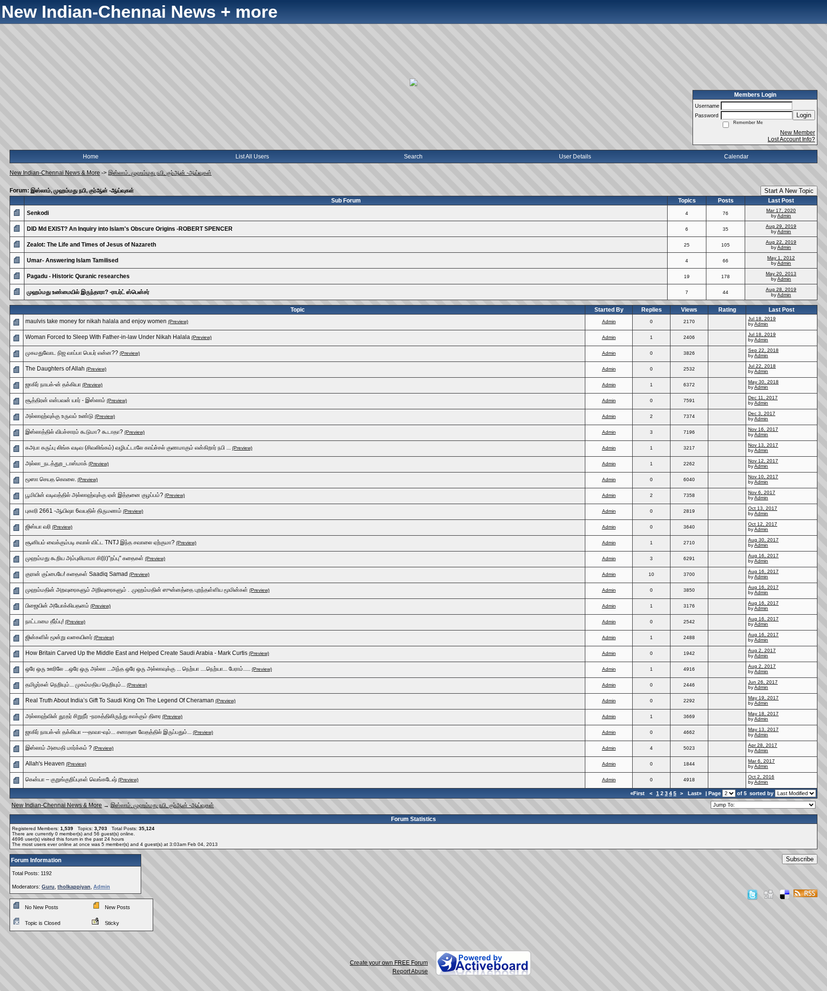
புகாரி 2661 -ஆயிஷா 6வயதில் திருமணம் (73, 510)
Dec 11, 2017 (763, 397)
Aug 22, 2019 (781, 242)
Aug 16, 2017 (763, 555)
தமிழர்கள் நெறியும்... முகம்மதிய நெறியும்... (75, 684)
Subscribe (800, 859)
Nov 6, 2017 (761, 492)
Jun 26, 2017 (763, 682)
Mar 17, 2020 (781, 210)
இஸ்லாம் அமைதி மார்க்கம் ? (58, 747)
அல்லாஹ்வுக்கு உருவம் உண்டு (59, 416)
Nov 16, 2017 (763, 429)
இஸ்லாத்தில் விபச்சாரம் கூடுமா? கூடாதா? (74, 431)
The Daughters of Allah (55, 368)
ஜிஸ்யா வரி (38, 526)
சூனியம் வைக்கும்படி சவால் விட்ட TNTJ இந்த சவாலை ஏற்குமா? (100, 542)
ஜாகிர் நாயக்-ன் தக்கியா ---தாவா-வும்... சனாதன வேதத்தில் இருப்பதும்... (108, 732)
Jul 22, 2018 (762, 366)
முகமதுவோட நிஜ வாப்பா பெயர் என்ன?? (71, 352)
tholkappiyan (73, 887)
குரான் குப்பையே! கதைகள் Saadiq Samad (76, 574)
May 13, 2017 (763, 729)
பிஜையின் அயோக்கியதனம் (57, 605)
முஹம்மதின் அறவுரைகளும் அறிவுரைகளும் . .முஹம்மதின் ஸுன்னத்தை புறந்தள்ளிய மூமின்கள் (136, 589)
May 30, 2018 (763, 381)
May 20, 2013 (781, 273)
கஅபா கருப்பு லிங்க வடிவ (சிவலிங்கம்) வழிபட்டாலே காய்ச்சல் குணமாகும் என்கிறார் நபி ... (128, 447)
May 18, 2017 (763, 713)
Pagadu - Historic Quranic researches (78, 276)
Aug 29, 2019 (781, 226)
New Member (797, 132)
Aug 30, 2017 (763, 539)
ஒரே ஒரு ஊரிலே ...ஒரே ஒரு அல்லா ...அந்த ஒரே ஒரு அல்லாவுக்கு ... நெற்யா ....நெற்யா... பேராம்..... (137, 668)
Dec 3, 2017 (761, 413)
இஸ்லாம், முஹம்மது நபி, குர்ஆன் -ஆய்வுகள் (160, 172)
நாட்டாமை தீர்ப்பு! (44, 621)
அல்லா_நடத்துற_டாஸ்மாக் (56, 463)
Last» (695, 793)
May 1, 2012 (781, 257)
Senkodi (38, 213)
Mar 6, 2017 (761, 761)
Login (803, 115)
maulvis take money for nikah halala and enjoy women (96, 321)
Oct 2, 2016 (761, 776)
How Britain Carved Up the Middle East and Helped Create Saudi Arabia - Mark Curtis (136, 653)
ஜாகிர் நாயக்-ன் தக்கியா (53, 384)
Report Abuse (410, 971)
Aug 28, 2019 (781, 289)
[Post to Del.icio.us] (784, 894)
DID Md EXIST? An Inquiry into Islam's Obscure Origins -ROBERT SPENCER (130, 228)
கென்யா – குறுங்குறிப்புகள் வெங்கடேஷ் (71, 779)
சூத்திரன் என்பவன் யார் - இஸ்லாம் (65, 400)
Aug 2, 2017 (762, 650)
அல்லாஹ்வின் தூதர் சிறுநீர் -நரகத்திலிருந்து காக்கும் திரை (93, 716)
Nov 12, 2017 (763, 460)
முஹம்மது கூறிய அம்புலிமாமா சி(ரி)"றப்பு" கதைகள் (84, 558)
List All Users (252, 156)
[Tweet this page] (752, 894)
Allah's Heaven (45, 763)
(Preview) (178, 321)
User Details (575, 156)
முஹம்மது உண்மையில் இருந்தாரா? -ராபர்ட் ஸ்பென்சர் (88, 292)
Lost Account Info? (791, 139)
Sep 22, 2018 (763, 350)
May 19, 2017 (763, 697)
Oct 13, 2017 (762, 508)
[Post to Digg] (768, 894)
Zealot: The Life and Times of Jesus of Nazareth (91, 244)
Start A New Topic (789, 190)
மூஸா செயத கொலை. (50, 479)
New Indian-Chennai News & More (55, 172)
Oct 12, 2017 (762, 524)
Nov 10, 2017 (763, 476)
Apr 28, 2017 (762, 745)
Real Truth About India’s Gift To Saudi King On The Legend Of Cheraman (119, 700)
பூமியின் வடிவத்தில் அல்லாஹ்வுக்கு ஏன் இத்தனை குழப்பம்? (94, 495)
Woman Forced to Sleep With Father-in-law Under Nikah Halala (107, 337)
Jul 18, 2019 (762, 318)
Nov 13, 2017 (763, 445)
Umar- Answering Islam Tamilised (72, 260)
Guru (48, 887)
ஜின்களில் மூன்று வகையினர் (58, 637)
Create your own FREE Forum (389, 962)
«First (638, 793)
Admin (784, 215)
